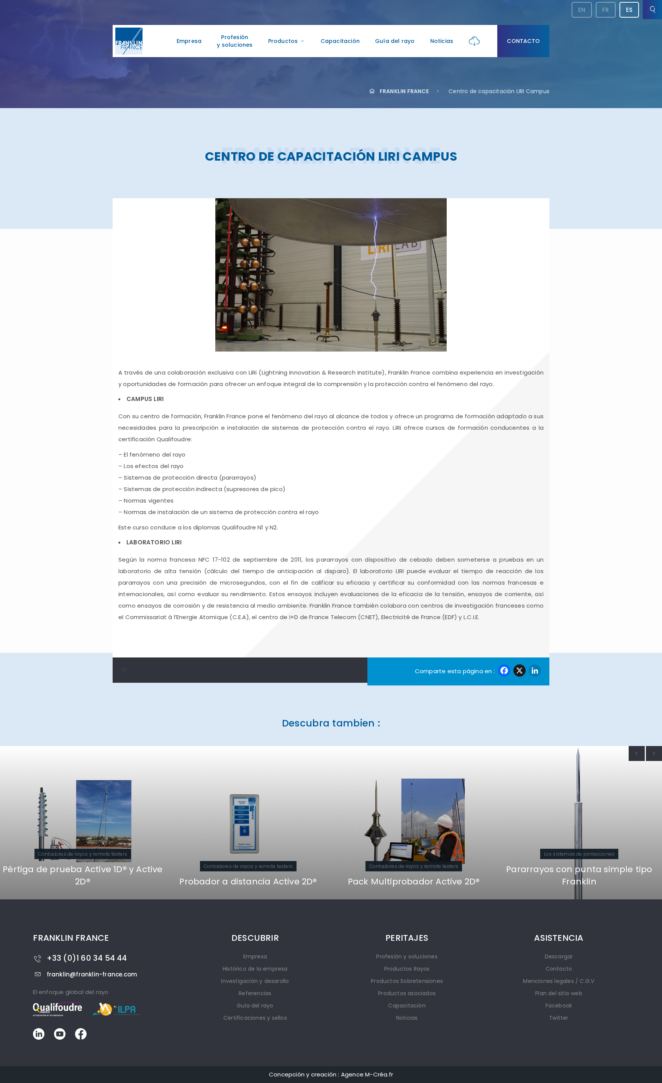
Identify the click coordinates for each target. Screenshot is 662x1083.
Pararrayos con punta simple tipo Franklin (579, 875)
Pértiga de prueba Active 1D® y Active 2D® (82, 875)
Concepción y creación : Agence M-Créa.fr (331, 1074)
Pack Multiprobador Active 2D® (414, 881)
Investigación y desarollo (255, 981)
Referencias (255, 993)
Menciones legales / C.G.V (558, 981)
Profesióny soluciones (234, 41)
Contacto (523, 41)
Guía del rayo (395, 41)
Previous (637, 753)
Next (654, 753)
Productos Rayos (407, 969)
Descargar (559, 956)
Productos (283, 41)
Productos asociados (407, 993)
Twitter (558, 1018)
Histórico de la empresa (255, 969)
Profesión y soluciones (406, 956)
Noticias (442, 41)
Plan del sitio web (558, 993)
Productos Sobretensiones (407, 981)
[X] (519, 671)
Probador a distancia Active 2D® (248, 881)
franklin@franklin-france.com (92, 974)
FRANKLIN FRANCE (404, 91)
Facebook (559, 1005)
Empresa (189, 41)
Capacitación (340, 41)
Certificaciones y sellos (255, 1018)
